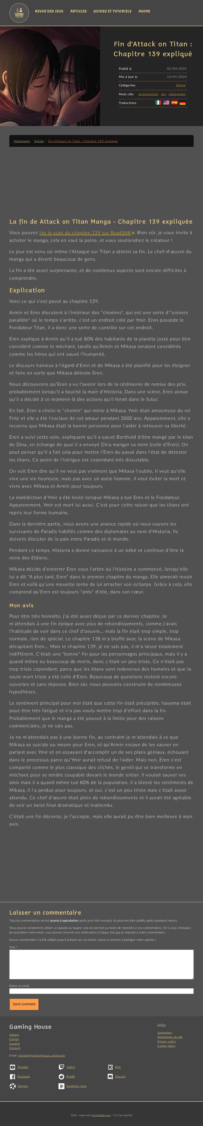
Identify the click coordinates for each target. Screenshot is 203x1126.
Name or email (19, 985)
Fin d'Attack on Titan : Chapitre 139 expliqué (83, 141)
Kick (118, 1067)
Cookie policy (166, 1045)
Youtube (22, 1067)
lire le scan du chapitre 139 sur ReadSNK (85, 233)
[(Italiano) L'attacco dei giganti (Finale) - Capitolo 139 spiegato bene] (159, 104)
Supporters (164, 1032)
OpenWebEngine (101, 1115)
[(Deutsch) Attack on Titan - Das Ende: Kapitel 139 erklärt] (183, 104)
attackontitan (148, 94)
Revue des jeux (49, 11)
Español (14, 1043)
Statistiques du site (170, 1037)
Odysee (22, 1086)
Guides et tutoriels (113, 11)
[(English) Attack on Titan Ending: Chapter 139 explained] (167, 104)
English (14, 1039)
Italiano (14, 1034)
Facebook (23, 1076)
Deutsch (15, 1048)
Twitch (70, 1067)
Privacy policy (166, 1041)
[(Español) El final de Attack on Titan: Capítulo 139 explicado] (175, 104)
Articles (78, 11)
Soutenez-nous (76, 1086)
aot (163, 94)
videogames (177, 94)
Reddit (70, 1076)
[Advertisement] (101, 180)
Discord (120, 1076)
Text (12, 947)
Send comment (24, 1004)
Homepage (22, 141)
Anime (144, 11)
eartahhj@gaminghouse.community (41, 1055)
